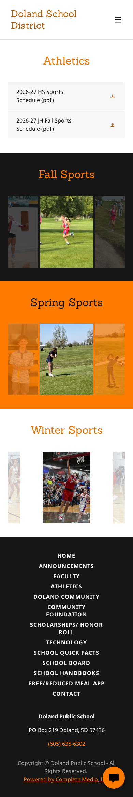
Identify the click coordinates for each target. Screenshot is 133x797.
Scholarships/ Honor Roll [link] (66, 628)
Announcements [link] (66, 566)
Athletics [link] (66, 586)
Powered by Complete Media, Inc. (67, 779)
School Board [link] (66, 663)
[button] (118, 20)
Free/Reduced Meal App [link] (66, 683)
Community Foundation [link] (66, 610)
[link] (49, 26)
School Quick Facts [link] (66, 652)
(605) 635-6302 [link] (66, 744)
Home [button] (66, 555)
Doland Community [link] (66, 596)
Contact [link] (66, 693)
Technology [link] (66, 642)
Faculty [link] (66, 576)
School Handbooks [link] (66, 673)
